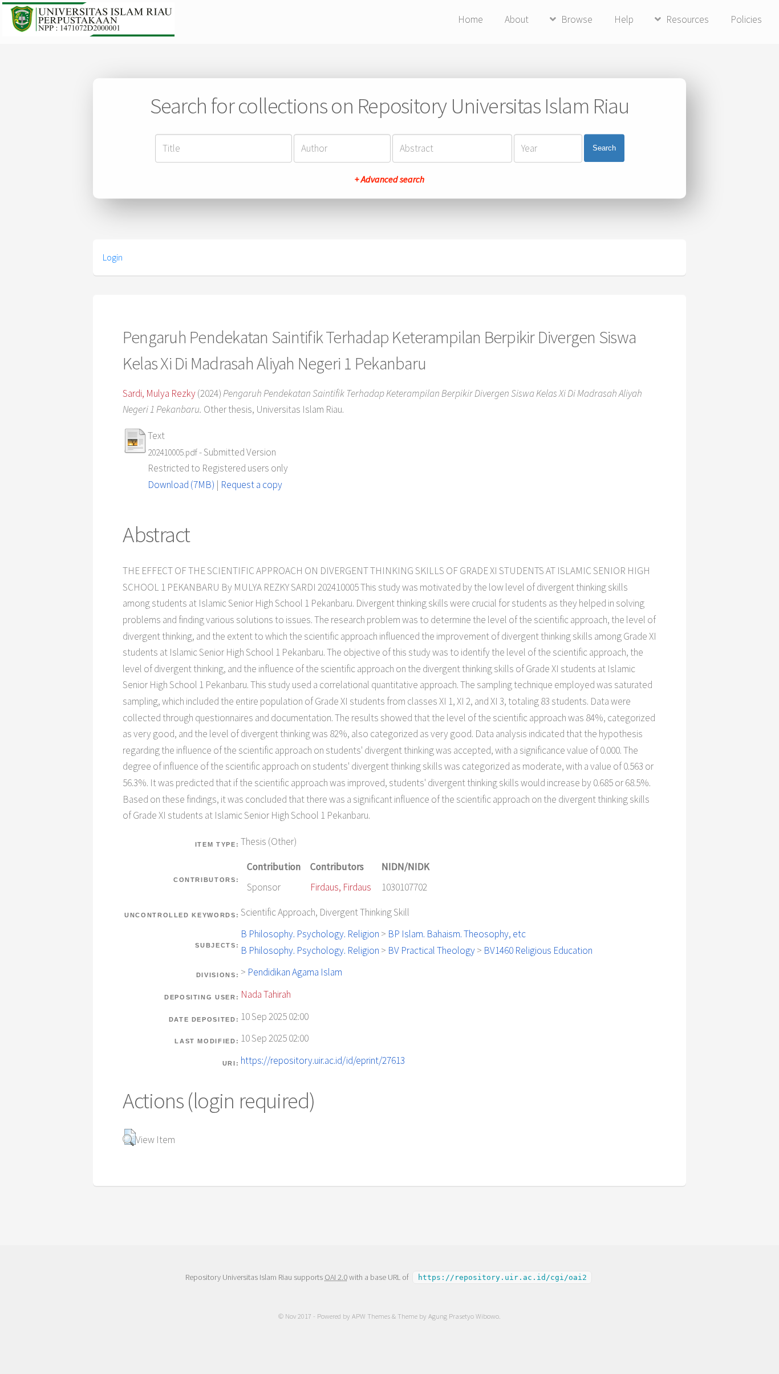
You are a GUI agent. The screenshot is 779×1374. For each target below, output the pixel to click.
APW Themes (371, 1316)
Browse (577, 19)
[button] (129, 1137)
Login (113, 257)
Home (470, 19)
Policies (746, 19)
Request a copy (251, 484)
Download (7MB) (181, 484)
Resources (687, 19)
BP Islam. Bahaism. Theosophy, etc (457, 934)
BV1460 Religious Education (538, 950)
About (517, 19)
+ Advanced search (389, 179)
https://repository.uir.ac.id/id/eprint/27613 (323, 1060)
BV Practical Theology (431, 950)
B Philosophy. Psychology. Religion (310, 934)
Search (604, 148)
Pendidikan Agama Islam (295, 972)
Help (624, 19)
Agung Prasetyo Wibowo (463, 1316)
